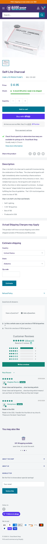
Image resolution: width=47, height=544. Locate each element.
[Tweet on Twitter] (38, 153)
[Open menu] (3, 8)
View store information (14, 146)
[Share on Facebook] (30, 153)
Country (5, 248)
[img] (7, 379)
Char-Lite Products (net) (12, 77)
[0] (42, 8)
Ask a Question (29, 313)
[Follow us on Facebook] (3, 509)
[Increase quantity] (25, 100)
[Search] (42, 14)
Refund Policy (7, 293)
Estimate (9, 283)
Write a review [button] (23, 364)
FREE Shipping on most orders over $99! (23, 2)
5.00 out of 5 (29, 341)
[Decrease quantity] (13, 100)
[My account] (38, 8)
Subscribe (10, 491)
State (4, 259)
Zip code (5, 269)
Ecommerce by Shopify (15, 539)
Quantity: (5, 101)
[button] (13, 348)
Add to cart (23, 109)
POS (3, 539)
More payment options (23, 130)
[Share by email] (43, 153)
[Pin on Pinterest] (34, 153)
